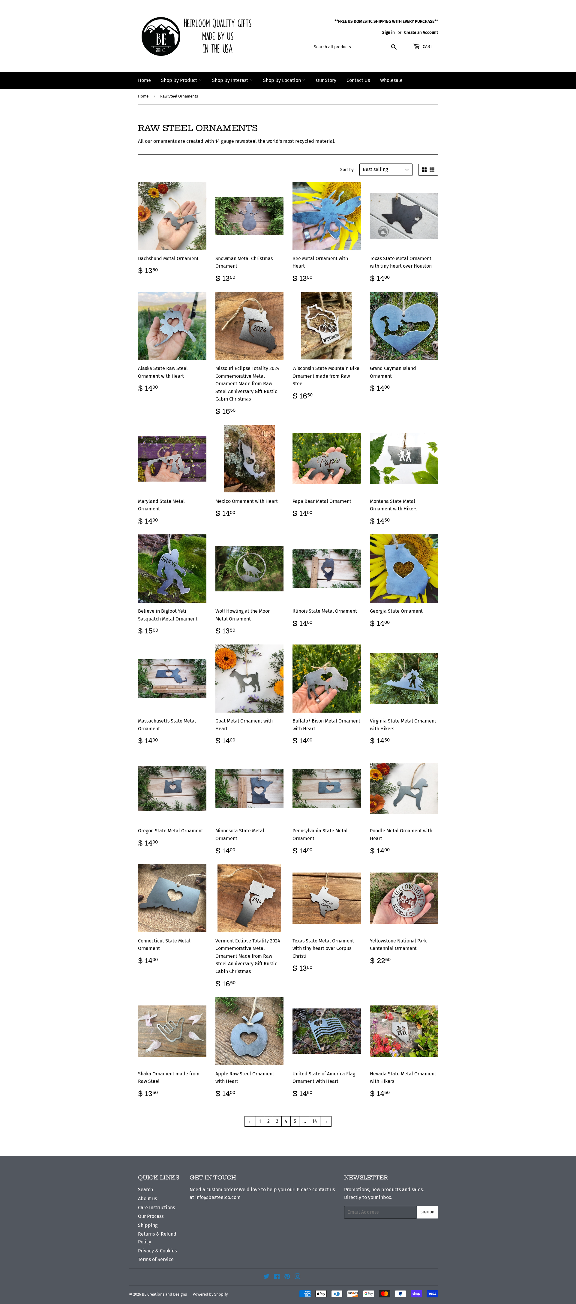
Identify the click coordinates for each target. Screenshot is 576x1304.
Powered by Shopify (210, 1294)
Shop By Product (179, 80)
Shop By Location (282, 80)
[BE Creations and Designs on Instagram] (298, 1277)
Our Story (326, 80)
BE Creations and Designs (164, 1294)
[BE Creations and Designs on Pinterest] (287, 1277)
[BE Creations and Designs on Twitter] (266, 1277)
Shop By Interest (230, 80)
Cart (427, 46)
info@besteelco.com (218, 1197)
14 (314, 1121)
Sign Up (427, 1212)
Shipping (148, 1225)
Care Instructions (156, 1207)
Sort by (347, 169)
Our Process (151, 1216)
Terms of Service (156, 1259)
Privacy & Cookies (157, 1251)
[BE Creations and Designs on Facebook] (277, 1277)
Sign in (388, 32)
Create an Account (421, 32)
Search (145, 1189)
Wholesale (391, 80)
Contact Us (358, 80)
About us (147, 1198)
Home (144, 80)
